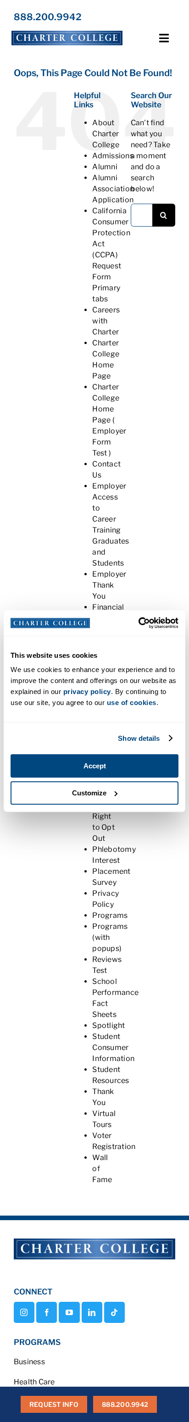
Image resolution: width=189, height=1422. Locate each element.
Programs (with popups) (110, 937)
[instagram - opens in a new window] (24, 1312)
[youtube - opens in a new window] (69, 1312)
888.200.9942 (48, 16)
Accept (94, 766)
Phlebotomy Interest (113, 855)
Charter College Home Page (105, 359)
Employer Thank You (109, 585)
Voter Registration (113, 1141)
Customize (89, 793)
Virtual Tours (104, 1119)
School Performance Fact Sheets (115, 998)
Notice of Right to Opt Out (104, 816)
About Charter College (105, 133)
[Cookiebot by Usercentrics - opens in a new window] (138, 623)
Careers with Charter (106, 321)
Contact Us (106, 469)
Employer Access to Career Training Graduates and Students (110, 524)
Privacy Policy (105, 899)
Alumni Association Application (113, 188)
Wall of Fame (102, 1168)
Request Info (53, 1404)
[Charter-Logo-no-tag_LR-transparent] (66, 31)
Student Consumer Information (113, 1047)
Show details (139, 738)
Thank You (103, 1097)
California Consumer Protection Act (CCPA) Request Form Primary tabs (111, 254)
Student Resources (110, 1075)
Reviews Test (107, 965)
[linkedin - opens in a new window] (92, 1312)
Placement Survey (111, 877)
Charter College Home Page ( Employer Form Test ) (109, 420)
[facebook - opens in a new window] (46, 1312)
